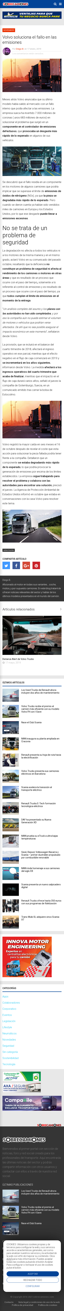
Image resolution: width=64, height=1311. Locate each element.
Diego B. (20, 49)
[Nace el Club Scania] (10, 733)
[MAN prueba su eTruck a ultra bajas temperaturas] (10, 846)
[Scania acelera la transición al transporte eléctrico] (10, 798)
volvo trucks (8, 550)
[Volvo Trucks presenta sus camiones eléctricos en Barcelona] (10, 781)
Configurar (33, 1286)
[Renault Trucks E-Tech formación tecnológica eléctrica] (10, 814)
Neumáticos (9, 1033)
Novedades (8, 30)
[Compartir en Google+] (26, 565)
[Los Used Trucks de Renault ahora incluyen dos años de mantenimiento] (10, 700)
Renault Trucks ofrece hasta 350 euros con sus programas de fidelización (41, 902)
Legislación (8, 1021)
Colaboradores (11, 1002)
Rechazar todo (32, 1280)
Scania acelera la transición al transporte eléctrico (36, 788)
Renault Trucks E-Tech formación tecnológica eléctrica (38, 805)
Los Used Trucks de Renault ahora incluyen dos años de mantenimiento (40, 691)
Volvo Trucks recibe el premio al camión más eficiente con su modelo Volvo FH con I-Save (40, 709)
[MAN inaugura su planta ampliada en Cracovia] (10, 749)
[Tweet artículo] (6, 565)
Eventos (7, 1015)
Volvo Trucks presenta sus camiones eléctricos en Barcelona (40, 772)
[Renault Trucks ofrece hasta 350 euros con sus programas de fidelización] (10, 911)
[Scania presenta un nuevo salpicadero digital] (10, 895)
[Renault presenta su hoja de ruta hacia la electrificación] (10, 765)
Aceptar (33, 1274)
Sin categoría (10, 1051)
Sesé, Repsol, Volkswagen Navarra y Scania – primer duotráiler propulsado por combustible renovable (40, 855)
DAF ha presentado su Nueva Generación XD (36, 821)
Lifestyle (7, 1027)
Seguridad (8, 1045)
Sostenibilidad (10, 1058)
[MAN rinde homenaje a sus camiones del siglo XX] (10, 879)
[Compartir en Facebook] (16, 565)
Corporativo (9, 1008)
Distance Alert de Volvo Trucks (18, 659)
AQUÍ (9, 1259)
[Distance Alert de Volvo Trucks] (32, 654)
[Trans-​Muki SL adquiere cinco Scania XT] (10, 927)
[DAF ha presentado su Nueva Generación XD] (10, 830)
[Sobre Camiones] (15, 7)
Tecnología (8, 1064)
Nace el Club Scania (31, 722)
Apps (5, 996)
